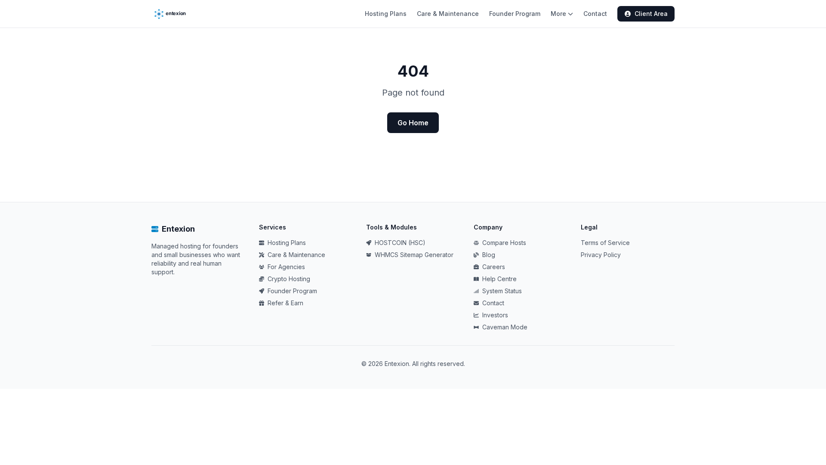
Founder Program (514, 13)
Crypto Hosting (289, 278)
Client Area (651, 13)
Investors (495, 315)
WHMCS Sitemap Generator (414, 254)
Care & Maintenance (448, 13)
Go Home (413, 122)
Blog (488, 254)
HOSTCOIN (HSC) (400, 242)
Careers (493, 266)
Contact (595, 13)
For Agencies (286, 266)
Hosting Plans (386, 13)
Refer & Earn (285, 303)
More (558, 13)
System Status (502, 290)
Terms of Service (605, 242)
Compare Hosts (504, 242)
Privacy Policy (601, 254)
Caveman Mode (504, 327)
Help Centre (499, 278)
